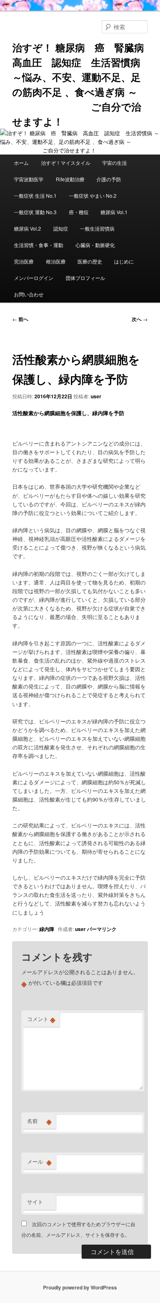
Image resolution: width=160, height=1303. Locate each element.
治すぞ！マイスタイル (65, 162)
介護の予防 (108, 179)
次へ (140, 319)
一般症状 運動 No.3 (35, 211)
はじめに (124, 261)
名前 (39, 1120)
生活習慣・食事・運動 (38, 244)
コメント (41, 1019)
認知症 (60, 228)
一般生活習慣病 (97, 228)
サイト (35, 1202)
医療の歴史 (90, 261)
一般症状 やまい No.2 (93, 195)
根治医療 (56, 261)
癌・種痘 (79, 211)
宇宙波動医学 (28, 179)
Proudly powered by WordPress (80, 1287)
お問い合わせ (28, 294)
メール (39, 1161)
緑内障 (46, 929)
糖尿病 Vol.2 (27, 228)
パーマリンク (102, 929)
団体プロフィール (88, 277)
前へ (20, 319)
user (96, 396)
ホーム (21, 162)
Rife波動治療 (70, 179)
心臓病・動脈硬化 (95, 244)
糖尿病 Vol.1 (114, 211)
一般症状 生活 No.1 (35, 195)
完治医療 (24, 261)
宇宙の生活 (114, 162)
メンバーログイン (33, 277)
